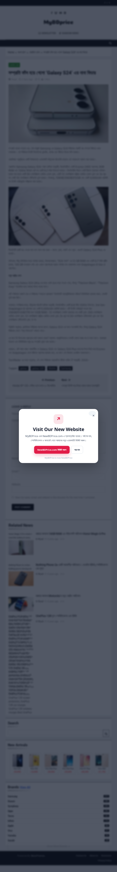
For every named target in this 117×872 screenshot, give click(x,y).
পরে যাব (77, 449)
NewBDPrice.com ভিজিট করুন (51, 449)
